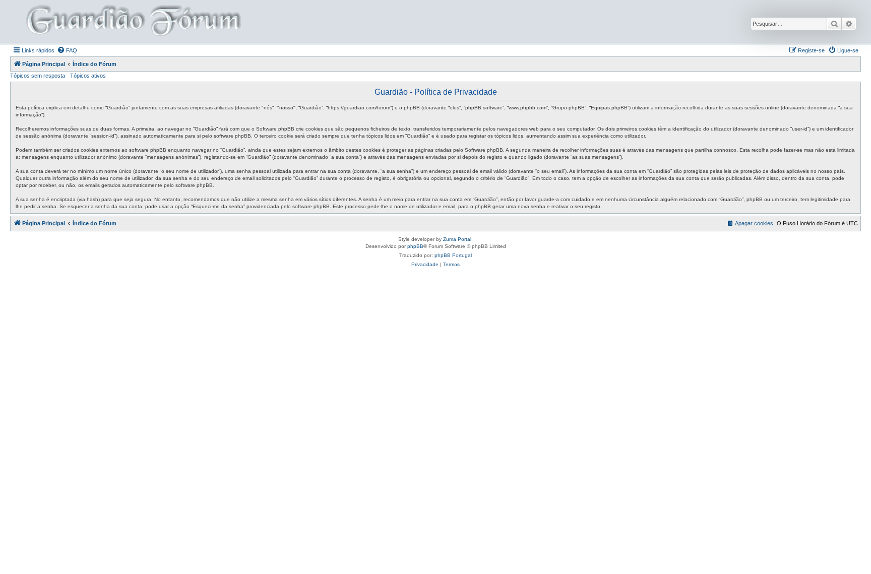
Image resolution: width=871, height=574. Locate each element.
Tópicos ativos (88, 76)
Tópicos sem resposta (37, 76)
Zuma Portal (457, 239)
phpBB (415, 246)
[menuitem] (67, 50)
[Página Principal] (133, 22)
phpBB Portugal (453, 255)
